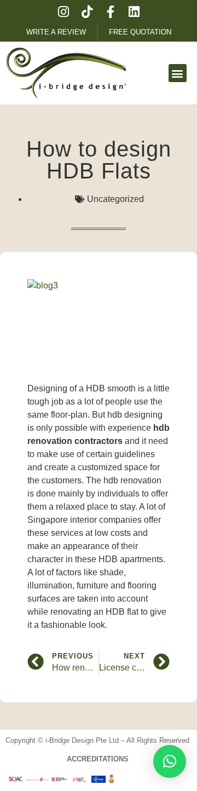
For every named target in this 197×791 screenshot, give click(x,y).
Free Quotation (140, 32)
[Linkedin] (134, 11)
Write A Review (56, 32)
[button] (178, 73)
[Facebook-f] (110, 11)
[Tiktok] (86, 11)
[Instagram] (63, 11)
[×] (169, 761)
